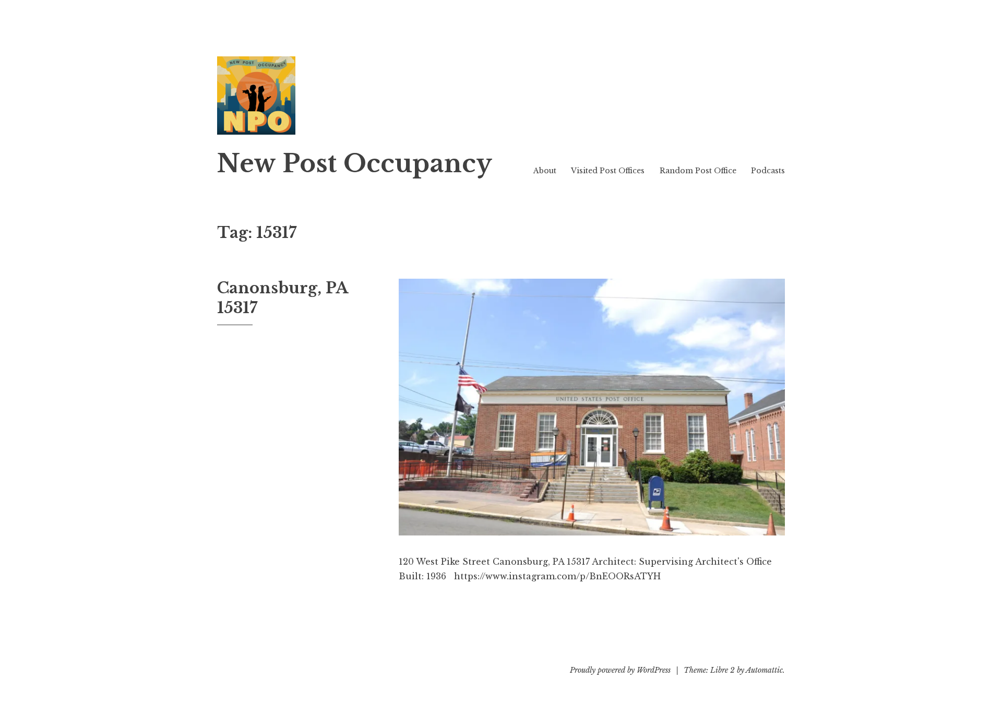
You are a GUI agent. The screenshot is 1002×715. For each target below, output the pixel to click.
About (544, 170)
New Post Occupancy (354, 163)
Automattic (764, 670)
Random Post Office (698, 170)
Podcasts (768, 170)
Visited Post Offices (608, 170)
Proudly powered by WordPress (620, 670)
